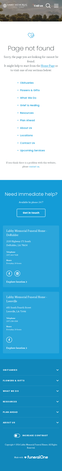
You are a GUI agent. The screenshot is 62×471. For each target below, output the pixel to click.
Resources (27, 113)
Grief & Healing (29, 105)
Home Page (48, 66)
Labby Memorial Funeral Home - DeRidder (26, 233)
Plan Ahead (27, 120)
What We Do (28, 98)
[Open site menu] (56, 6)
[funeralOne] (38, 457)
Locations (26, 135)
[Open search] (48, 6)
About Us (26, 128)
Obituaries (27, 83)
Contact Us (27, 143)
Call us (38, 5)
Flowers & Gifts (30, 90)
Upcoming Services (32, 150)
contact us (34, 166)
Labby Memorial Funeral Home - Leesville (26, 299)
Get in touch (31, 213)
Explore (15, 281)
